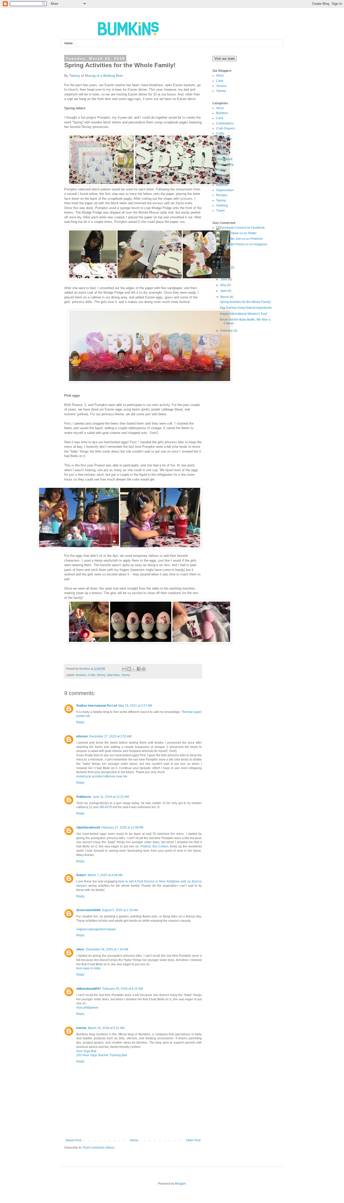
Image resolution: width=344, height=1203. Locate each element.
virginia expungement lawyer (96, 929)
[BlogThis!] (129, 668)
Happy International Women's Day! (243, 314)
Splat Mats (113, 674)
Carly (219, 81)
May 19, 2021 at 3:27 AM (135, 705)
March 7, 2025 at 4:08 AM (105, 875)
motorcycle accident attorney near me (101, 776)
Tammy (74, 76)
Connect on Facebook (249, 227)
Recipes (221, 195)
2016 (220, 262)
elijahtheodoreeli (88, 827)
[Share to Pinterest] (143, 668)
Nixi (218, 175)
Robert (81, 875)
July (223, 273)
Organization (225, 190)
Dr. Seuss (222, 149)
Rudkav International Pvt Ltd (96, 705)
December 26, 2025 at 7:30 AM (107, 949)
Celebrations (225, 123)
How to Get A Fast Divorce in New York (145, 881)
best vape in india (88, 968)
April (223, 291)
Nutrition (222, 185)
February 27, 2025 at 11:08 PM (122, 827)
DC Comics (224, 139)
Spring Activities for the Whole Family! (245, 302)
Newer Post (73, 1140)
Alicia (220, 75)
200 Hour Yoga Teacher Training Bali (101, 1055)
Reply (80, 722)
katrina (81, 1028)
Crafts (91, 674)
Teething (222, 205)
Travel (220, 210)
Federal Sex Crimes (154, 846)
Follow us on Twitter (243, 233)
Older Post (193, 1140)
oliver (80, 949)
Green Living (225, 164)
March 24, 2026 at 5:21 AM (106, 1028)
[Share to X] (133, 668)
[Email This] (124, 668)
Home (68, 43)
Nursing (221, 180)
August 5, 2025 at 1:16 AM (120, 910)
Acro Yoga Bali (86, 1051)
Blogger (180, 1183)
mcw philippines (87, 1007)
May (223, 285)
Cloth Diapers (225, 128)
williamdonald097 (88, 988)
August (225, 267)
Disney (101, 674)
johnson (82, 736)
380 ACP (105, 807)
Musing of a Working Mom (104, 76)
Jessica (221, 86)
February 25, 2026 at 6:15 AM (122, 988)
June (223, 279)
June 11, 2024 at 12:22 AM (111, 797)
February (226, 330)
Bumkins (81, 674)
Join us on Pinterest (248, 238)
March (224, 297)
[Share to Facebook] (138, 668)
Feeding (221, 154)
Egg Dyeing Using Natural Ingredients (246, 308)
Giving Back (224, 159)
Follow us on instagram (251, 244)
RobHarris (83, 797)
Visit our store (224, 58)
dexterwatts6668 (88, 910)
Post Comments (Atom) (98, 1147)
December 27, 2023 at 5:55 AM (110, 736)
